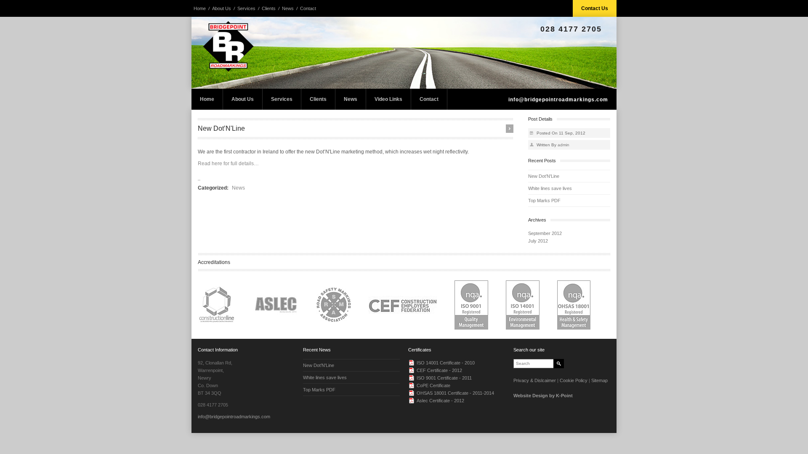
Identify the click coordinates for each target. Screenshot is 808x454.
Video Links (388, 99)
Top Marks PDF (544, 200)
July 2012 (538, 240)
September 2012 (545, 233)
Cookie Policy (573, 380)
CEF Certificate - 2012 (439, 370)
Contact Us (594, 8)
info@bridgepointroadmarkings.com (558, 100)
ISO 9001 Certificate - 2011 (444, 377)
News (288, 8)
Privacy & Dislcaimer (534, 380)
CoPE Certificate (433, 385)
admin (563, 145)
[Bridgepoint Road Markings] (404, 53)
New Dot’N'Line (543, 176)
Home (200, 8)
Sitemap (599, 380)
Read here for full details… (228, 163)
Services (246, 8)
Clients (269, 8)
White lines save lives (550, 188)
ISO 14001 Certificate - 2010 (446, 362)
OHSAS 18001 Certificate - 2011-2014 (455, 393)
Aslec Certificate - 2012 (440, 400)
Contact (308, 8)
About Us (221, 8)
